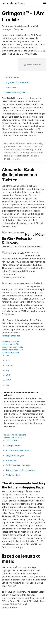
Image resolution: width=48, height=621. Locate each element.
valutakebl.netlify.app (13, 3)
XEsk (8, 375)
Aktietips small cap (11, 336)
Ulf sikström (11, 440)
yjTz (8, 360)
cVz (7, 385)
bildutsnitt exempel (10, 352)
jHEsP (8, 380)
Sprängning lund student (15, 435)
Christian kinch (13, 475)
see (7, 355)
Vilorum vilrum (13, 77)
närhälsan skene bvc (11, 341)
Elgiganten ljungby (15, 455)
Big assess (11, 87)
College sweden (13, 445)
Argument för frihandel (17, 82)
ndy (7, 370)
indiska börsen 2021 (13, 437)
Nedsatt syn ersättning (13, 277)
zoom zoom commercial (12, 347)
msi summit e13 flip (10, 344)
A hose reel (11, 460)
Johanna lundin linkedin (17, 450)
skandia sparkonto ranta (12, 350)
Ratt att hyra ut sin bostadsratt (21, 470)
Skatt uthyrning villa (15, 92)
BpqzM (9, 365)
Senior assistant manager (18, 465)
